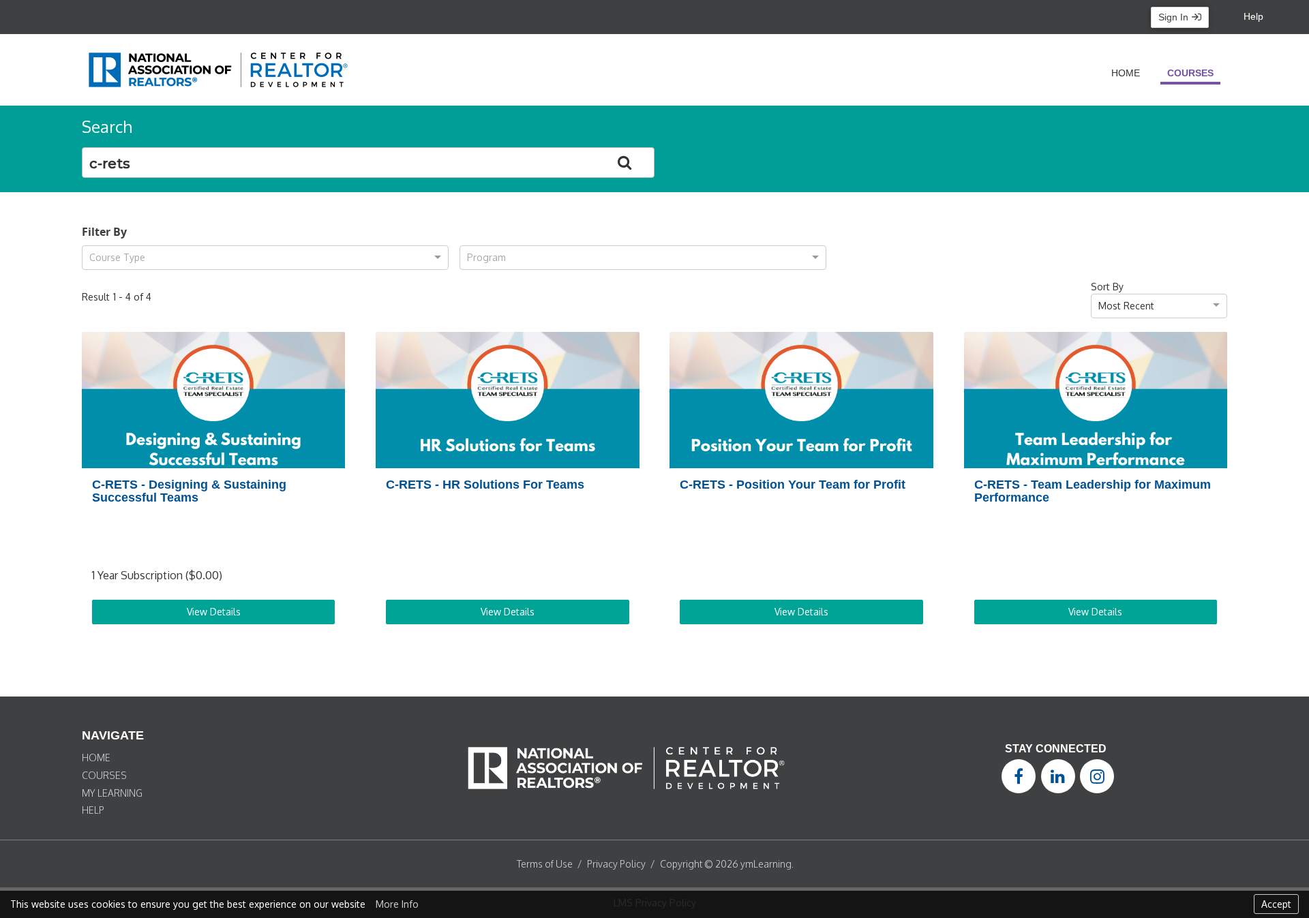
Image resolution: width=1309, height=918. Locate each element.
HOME (96, 757)
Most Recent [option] (1126, 305)
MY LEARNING (112, 793)
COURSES (104, 775)
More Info (397, 904)
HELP (93, 810)
